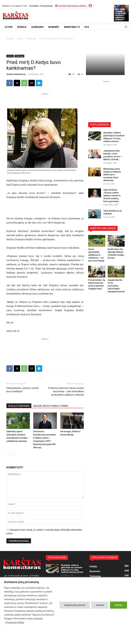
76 (82, 74)
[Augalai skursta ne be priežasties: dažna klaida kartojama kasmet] (116, 271)
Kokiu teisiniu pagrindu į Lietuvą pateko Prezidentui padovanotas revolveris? (120, 14)
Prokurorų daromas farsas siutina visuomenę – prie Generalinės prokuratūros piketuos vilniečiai (66, 391)
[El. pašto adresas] (31, 83)
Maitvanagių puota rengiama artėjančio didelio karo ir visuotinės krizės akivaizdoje (112, 175)
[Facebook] (9, 83)
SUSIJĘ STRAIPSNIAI (18, 406)
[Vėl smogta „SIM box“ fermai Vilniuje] (72, 421)
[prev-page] (8, 454)
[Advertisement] (68, 16)
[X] (17, 83)
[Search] (126, 26)
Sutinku (118, 605)
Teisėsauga (19, 56)
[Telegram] (39, 83)
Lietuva (10, 56)
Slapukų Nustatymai (74, 605)
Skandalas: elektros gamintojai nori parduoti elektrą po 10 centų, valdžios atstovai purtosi (72, 568)
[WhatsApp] (24, 83)
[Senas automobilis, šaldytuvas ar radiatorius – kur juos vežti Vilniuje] (96, 241)
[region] (65, 602)
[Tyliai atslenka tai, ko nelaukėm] (94, 213)
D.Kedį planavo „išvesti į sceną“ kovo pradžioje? (22, 390)
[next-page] (13, 454)
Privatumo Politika (14, 622)
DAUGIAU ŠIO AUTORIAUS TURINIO (50, 406)
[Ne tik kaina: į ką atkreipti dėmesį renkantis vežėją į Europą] (116, 241)
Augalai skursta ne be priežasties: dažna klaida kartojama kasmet (116, 286)
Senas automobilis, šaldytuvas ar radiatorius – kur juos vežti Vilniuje (96, 255)
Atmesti (100, 605)
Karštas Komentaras (16, 74)
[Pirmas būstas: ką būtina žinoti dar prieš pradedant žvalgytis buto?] (96, 271)
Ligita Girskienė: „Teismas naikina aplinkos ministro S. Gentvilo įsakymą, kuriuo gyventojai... (112, 195)
